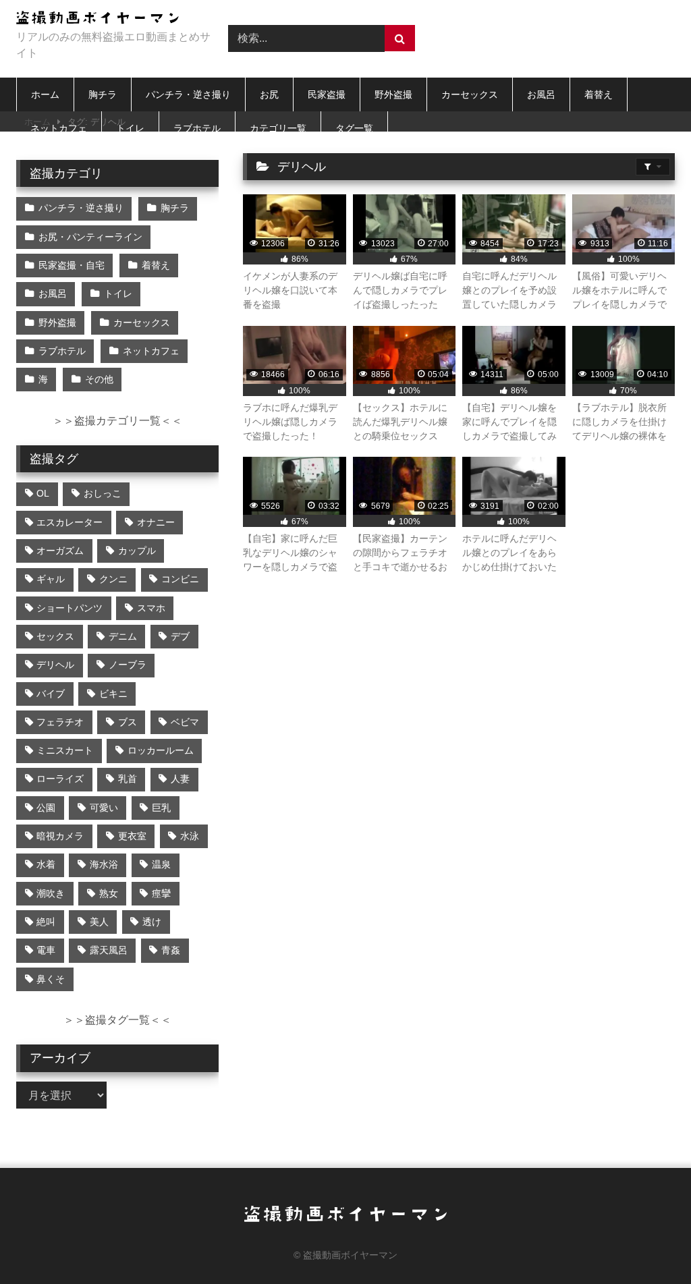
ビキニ (113, 693)
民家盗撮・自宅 (71, 265)
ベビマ (185, 722)
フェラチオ (60, 722)
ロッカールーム (161, 750)
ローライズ (60, 778)
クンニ (113, 579)
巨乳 (161, 807)
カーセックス (469, 94)
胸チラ (102, 94)
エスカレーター (69, 522)
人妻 (180, 778)
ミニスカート (64, 750)
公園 (45, 807)
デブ (180, 636)
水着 (45, 864)
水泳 (189, 836)
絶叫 (45, 921)
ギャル (50, 579)
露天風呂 (109, 950)
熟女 (108, 893)
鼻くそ (50, 979)
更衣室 (132, 836)
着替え (598, 94)
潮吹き (50, 893)
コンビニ (180, 579)
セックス (55, 636)
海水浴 (104, 864)
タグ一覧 (354, 128)
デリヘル (55, 664)
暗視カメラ (60, 836)
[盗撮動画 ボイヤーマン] (106, 20)
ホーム (45, 94)
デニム (123, 636)
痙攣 (161, 893)
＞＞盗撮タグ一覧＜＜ (117, 1020)
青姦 (170, 950)
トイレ (130, 128)
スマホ (151, 608)
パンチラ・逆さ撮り (188, 94)
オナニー (156, 522)
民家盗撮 (327, 94)
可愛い (104, 807)
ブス (127, 722)
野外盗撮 (393, 94)
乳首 (127, 778)
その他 (99, 379)
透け (151, 921)
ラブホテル (197, 128)
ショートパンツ (69, 608)
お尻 (269, 94)
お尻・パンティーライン (90, 236)
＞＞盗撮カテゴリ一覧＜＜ (117, 420)
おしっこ (102, 493)
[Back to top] (649, 1244)
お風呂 (541, 94)
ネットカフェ (58, 128)
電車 (45, 950)
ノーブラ (127, 664)
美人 (99, 921)
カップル (137, 550)
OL (42, 493)
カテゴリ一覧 (278, 128)
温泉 (161, 864)
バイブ (50, 693)
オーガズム (60, 550)
